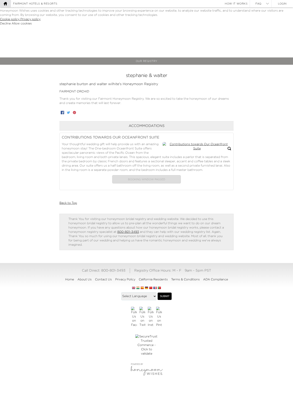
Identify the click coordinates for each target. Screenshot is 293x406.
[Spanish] (142, 288)
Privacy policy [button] (30, 19)
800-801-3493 (128, 231)
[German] (146, 288)
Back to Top (68, 203)
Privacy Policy (125, 279)
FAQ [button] (258, 3)
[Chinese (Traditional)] (151, 288)
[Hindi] (138, 288)
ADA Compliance (215, 279)
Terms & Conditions (185, 279)
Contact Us (103, 279)
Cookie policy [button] (10, 19)
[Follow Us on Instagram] (150, 317)
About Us (84, 279)
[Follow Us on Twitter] (142, 317)
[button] (197, 146)
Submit (164, 296)
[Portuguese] (159, 288)
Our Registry (146, 61)
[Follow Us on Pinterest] (159, 317)
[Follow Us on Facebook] (134, 317)
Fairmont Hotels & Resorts (35, 3)
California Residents (153, 279)
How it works (236, 3)
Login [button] (282, 3)
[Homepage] (5, 3)
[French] (155, 288)
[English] (133, 288)
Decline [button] (6, 23)
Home (69, 279)
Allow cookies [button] (22, 23)
